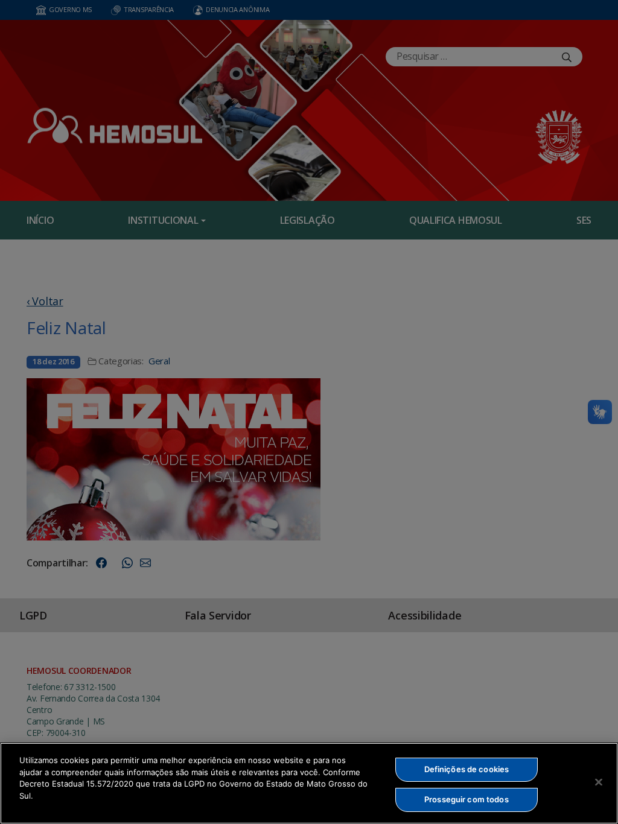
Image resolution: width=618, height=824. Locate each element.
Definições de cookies (466, 769)
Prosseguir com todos (466, 799)
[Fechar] (598, 782)
